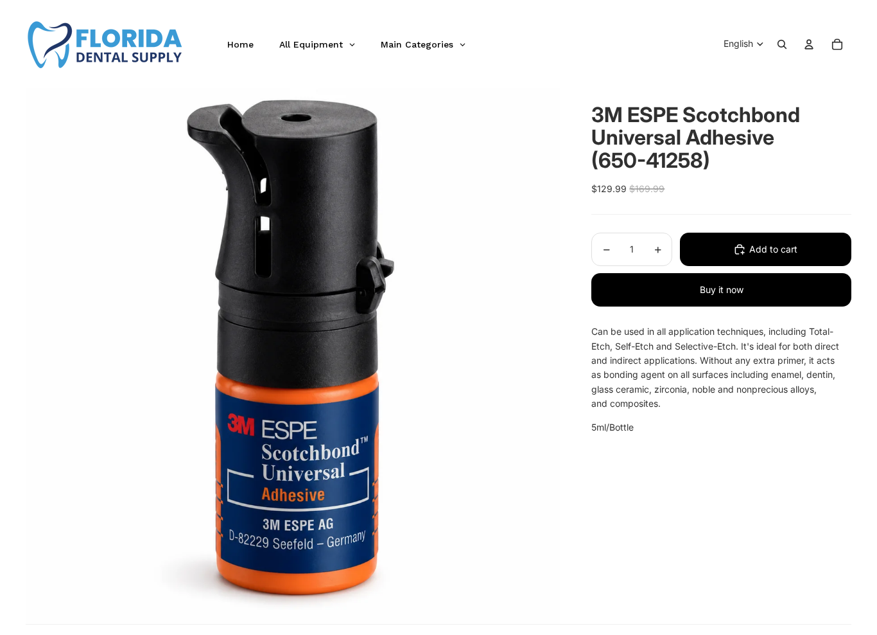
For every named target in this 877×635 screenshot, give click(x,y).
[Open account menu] (809, 44)
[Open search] (782, 44)
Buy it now (721, 289)
